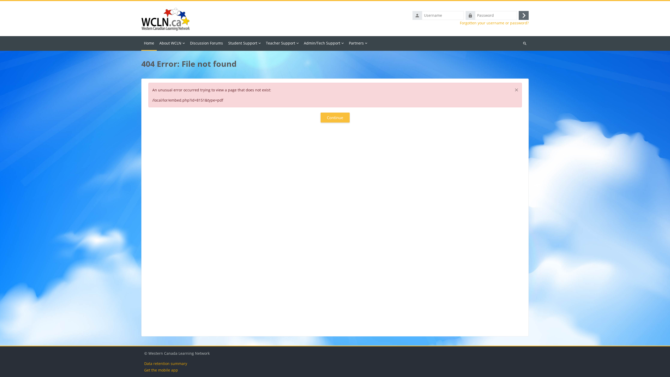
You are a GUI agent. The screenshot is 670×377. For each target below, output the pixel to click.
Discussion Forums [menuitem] (206, 43)
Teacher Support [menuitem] (280, 43)
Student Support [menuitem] (242, 43)
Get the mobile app (161, 370)
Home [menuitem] (149, 43)
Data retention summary (165, 363)
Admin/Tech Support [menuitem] (322, 43)
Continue (335, 117)
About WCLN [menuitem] (170, 43)
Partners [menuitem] (356, 43)
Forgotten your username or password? (494, 23)
